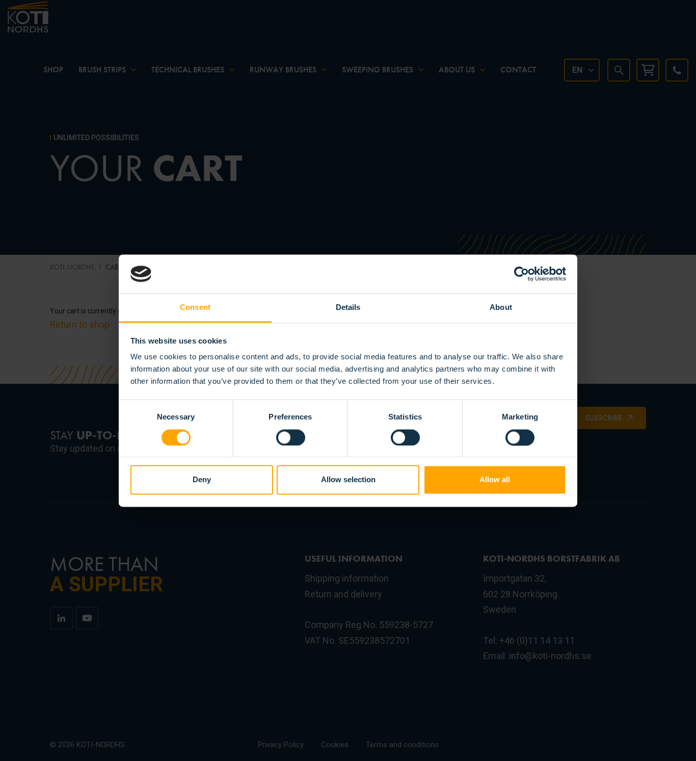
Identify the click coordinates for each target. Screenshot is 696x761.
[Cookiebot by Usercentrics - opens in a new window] (521, 273)
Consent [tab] (195, 307)
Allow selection (348, 480)
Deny (202, 480)
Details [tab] (348, 307)
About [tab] (501, 307)
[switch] (290, 437)
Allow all (494, 480)
